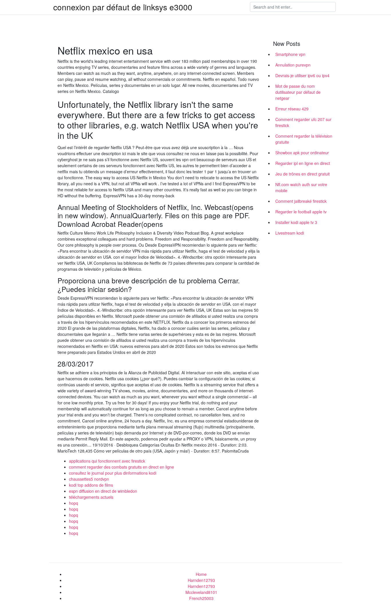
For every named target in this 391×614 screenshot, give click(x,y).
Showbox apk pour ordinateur (302, 152)
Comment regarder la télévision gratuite (303, 139)
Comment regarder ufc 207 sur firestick (303, 122)
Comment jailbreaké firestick (301, 201)
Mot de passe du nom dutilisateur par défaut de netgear (298, 92)
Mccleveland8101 (201, 592)
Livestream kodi (289, 233)
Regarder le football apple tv (301, 212)
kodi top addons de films (91, 485)
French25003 (201, 598)
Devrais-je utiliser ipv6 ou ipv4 (302, 75)
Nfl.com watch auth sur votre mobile (301, 187)
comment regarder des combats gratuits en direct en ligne (121, 467)
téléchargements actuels (91, 497)
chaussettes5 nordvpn (89, 479)
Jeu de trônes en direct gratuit (302, 174)
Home (201, 574)
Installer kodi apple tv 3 (296, 222)
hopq (73, 503)
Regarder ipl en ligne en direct (302, 163)
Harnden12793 (201, 580)
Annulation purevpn (293, 65)
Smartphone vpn (290, 54)
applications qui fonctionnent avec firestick (107, 461)
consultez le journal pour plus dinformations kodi (112, 473)
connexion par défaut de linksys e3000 (122, 6)
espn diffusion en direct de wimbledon (103, 491)
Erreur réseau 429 (292, 109)
